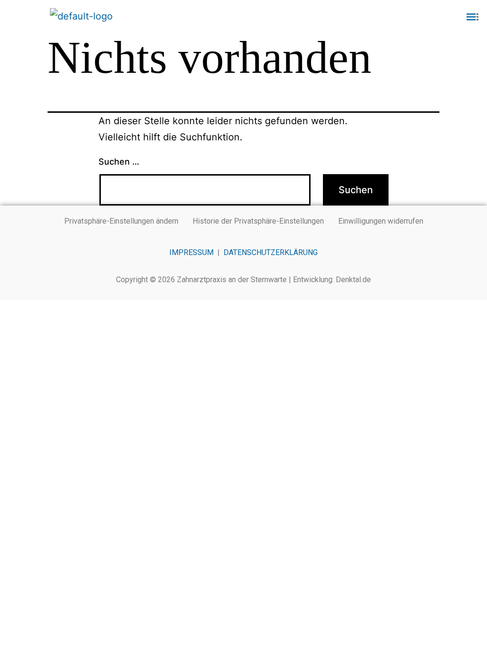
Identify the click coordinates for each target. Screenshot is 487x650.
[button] (406, 17)
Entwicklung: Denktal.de (332, 279)
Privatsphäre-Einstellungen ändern (121, 221)
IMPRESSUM (191, 252)
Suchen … (118, 162)
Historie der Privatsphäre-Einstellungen (258, 221)
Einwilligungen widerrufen (380, 221)
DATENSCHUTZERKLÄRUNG (271, 252)
